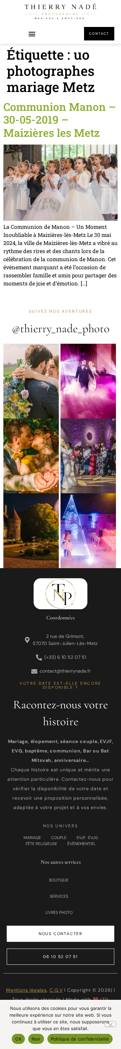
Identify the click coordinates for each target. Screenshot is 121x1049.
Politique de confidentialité (80, 1039)
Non (36, 1039)
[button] (32, 33)
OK (18, 1039)
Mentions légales (26, 990)
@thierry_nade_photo (61, 328)
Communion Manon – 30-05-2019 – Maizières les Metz (59, 119)
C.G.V (56, 990)
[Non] (110, 1024)
